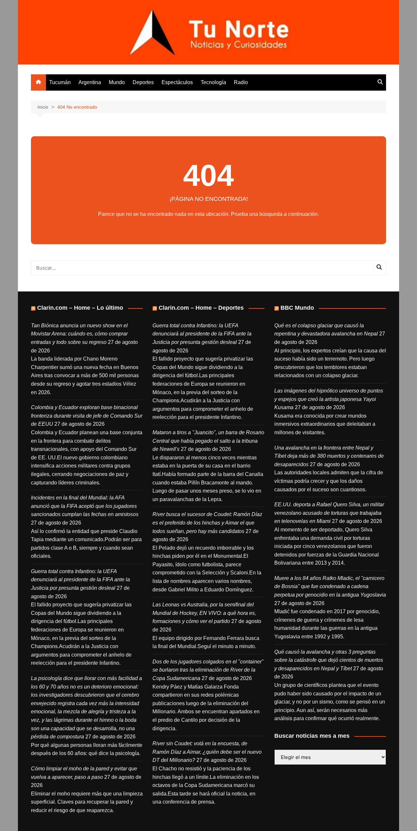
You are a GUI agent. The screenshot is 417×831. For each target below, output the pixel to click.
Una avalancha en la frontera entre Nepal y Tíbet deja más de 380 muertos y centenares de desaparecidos (329, 456)
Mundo (117, 82)
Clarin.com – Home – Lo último (80, 307)
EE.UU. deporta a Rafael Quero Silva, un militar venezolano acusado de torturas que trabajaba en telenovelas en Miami (329, 513)
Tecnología (213, 82)
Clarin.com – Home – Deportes (201, 307)
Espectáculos (177, 82)
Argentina (90, 82)
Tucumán (60, 82)
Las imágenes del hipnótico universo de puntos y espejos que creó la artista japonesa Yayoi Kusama (328, 399)
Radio (241, 82)
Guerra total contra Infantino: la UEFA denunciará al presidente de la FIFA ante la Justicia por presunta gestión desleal (80, 580)
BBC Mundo (297, 307)
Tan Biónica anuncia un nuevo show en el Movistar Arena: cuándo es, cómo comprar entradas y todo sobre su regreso (79, 334)
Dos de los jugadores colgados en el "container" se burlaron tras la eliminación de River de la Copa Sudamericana (208, 670)
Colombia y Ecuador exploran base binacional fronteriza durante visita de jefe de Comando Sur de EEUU (86, 416)
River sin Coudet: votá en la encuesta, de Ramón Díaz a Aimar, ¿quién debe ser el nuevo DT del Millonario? (207, 752)
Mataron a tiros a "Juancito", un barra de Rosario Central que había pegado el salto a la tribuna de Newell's (208, 441)
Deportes (143, 82)
